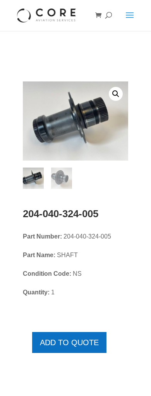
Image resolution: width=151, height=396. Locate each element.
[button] (116, 94)
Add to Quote (69, 342)
